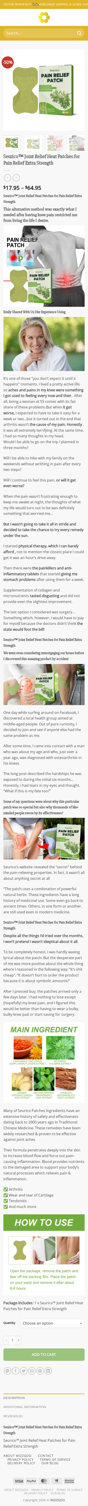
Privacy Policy (42, 1490)
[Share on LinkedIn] (48, 1371)
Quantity (9, 1323)
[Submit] (79, 33)
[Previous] (11, 90)
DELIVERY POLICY (21, 1463)
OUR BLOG (50, 1463)
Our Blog (58, 1493)
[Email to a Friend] (32, 1371)
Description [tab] (14, 1398)
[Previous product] (16, 177)
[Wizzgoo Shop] (44, 17)
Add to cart (44, 1354)
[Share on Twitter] (24, 1371)
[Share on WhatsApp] (7, 1371)
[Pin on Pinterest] (40, 1371)
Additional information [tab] (24, 1407)
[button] (7, 17)
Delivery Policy (36, 1493)
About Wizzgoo (16, 1490)
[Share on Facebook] (15, 1371)
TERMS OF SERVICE (55, 1459)
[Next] (77, 90)
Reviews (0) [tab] (13, 1416)
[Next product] (7, 177)
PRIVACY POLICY (20, 1459)
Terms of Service (70, 1490)
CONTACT (46, 1455)
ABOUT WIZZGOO (17, 1455)
